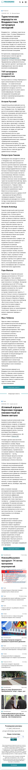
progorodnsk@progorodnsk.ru (13, 731)
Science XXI (15, 436)
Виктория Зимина (16, 13)
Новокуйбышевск (7, 554)
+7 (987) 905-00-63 (13, 728)
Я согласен (14, 765)
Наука (4, 401)
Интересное (5, 10)
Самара (5, 613)
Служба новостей (13, 403)
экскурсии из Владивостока (10, 58)
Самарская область (7, 661)
